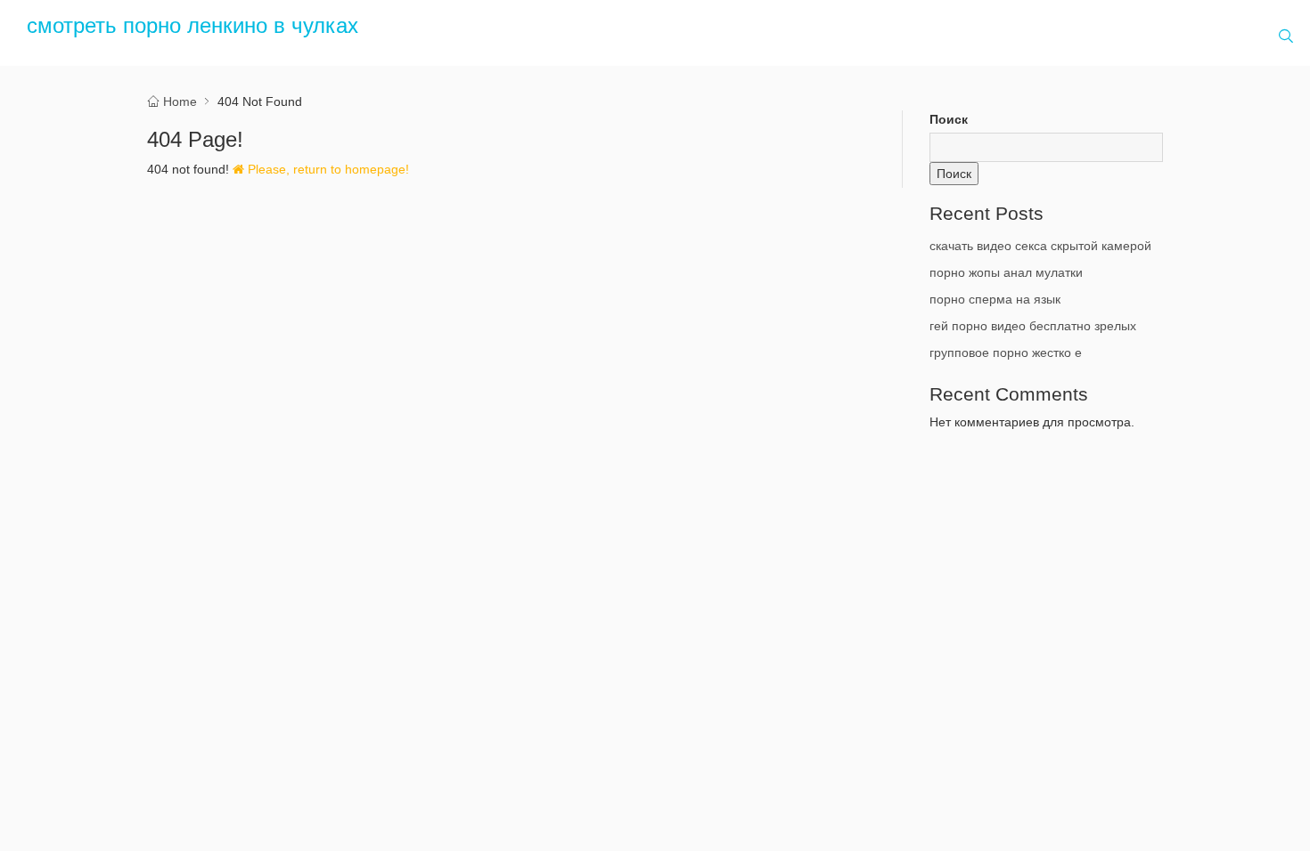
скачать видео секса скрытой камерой (1040, 246)
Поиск (948, 119)
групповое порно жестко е (1005, 352)
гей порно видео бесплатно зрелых (1032, 326)
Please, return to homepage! (326, 169)
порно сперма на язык (994, 299)
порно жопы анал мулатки (1006, 272)
